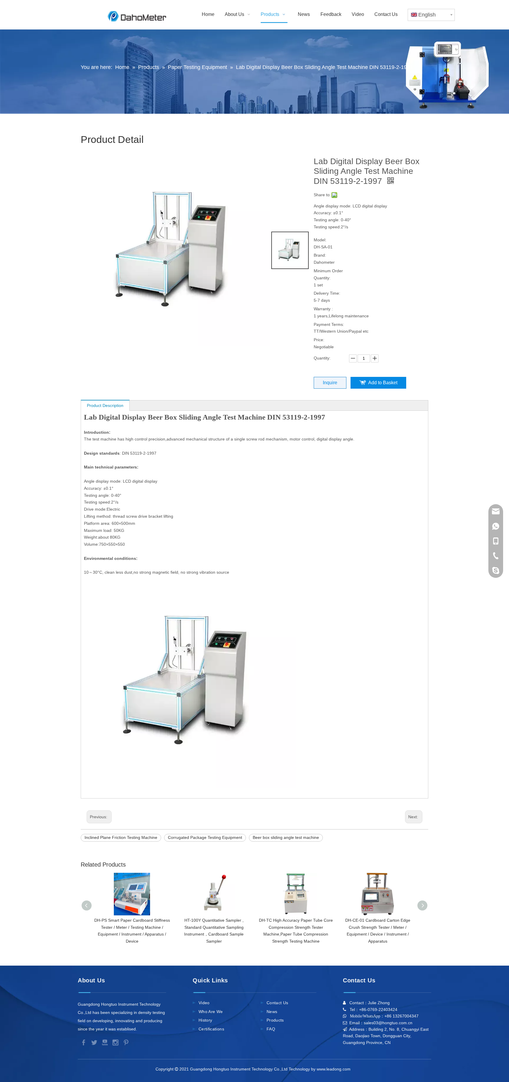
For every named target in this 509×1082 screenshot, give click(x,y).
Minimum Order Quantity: (328, 274)
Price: (319, 339)
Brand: (320, 255)
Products (275, 1020)
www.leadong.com (335, 1069)
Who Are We (211, 1011)
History (205, 1020)
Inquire (330, 382)
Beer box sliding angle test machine (286, 837)
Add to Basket (382, 382)
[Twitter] (93, 1042)
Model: (320, 239)
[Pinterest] (125, 1042)
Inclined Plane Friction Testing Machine (121, 837)
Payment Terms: (329, 324)
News (272, 1011)
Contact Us (277, 1002)
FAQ (271, 1029)
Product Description (105, 405)
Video (204, 1002)
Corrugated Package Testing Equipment (205, 837)
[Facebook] (83, 1042)
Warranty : (323, 308)
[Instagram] (115, 1042)
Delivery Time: (327, 293)
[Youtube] (104, 1042)
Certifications (211, 1029)
